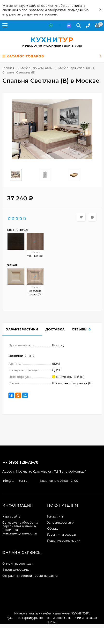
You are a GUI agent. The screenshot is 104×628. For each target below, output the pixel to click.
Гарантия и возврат (61, 534)
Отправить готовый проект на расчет (30, 575)
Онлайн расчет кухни (18, 563)
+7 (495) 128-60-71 (20, 462)
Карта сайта (11, 516)
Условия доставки (60, 522)
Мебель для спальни (74, 68)
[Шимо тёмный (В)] (35, 241)
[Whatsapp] (50, 25)
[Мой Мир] (25, 395)
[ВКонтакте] (11, 395)
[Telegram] (59, 25)
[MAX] (69, 25)
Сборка (53, 528)
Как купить (55, 516)
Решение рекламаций (63, 540)
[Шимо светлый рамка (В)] (35, 276)
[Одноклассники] (18, 395)
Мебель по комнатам (36, 68)
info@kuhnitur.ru (14, 480)
